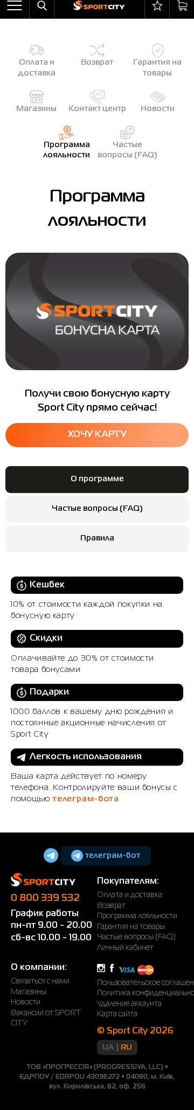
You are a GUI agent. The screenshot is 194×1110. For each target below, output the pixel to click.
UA (108, 1047)
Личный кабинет (125, 948)
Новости (25, 1002)
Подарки (49, 692)
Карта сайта (117, 1014)
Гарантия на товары (131, 927)
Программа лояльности (137, 916)
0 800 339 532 (45, 898)
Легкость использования (86, 757)
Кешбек (47, 585)
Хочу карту (97, 435)
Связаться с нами (40, 981)
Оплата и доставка (129, 895)
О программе (97, 479)
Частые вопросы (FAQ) (97, 508)
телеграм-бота (85, 799)
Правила (97, 538)
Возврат (111, 906)
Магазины (28, 992)
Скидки (46, 638)
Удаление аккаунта (129, 1004)
